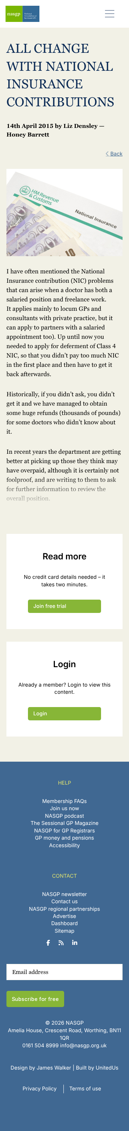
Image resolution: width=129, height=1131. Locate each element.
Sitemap (64, 931)
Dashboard (64, 923)
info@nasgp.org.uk (83, 1046)
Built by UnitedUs (97, 1068)
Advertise (64, 916)
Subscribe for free (35, 999)
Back (116, 154)
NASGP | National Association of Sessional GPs (22, 14)
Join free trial (49, 606)
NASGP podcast (64, 816)
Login (40, 714)
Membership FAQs (64, 801)
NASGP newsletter (64, 894)
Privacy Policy (40, 1089)
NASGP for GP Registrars (64, 831)
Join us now (64, 808)
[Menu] (110, 13)
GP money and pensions (64, 838)
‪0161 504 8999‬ (40, 1046)
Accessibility (64, 846)
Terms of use (85, 1089)
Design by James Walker (41, 1068)
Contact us (64, 902)
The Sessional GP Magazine (64, 823)
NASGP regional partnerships (64, 909)
